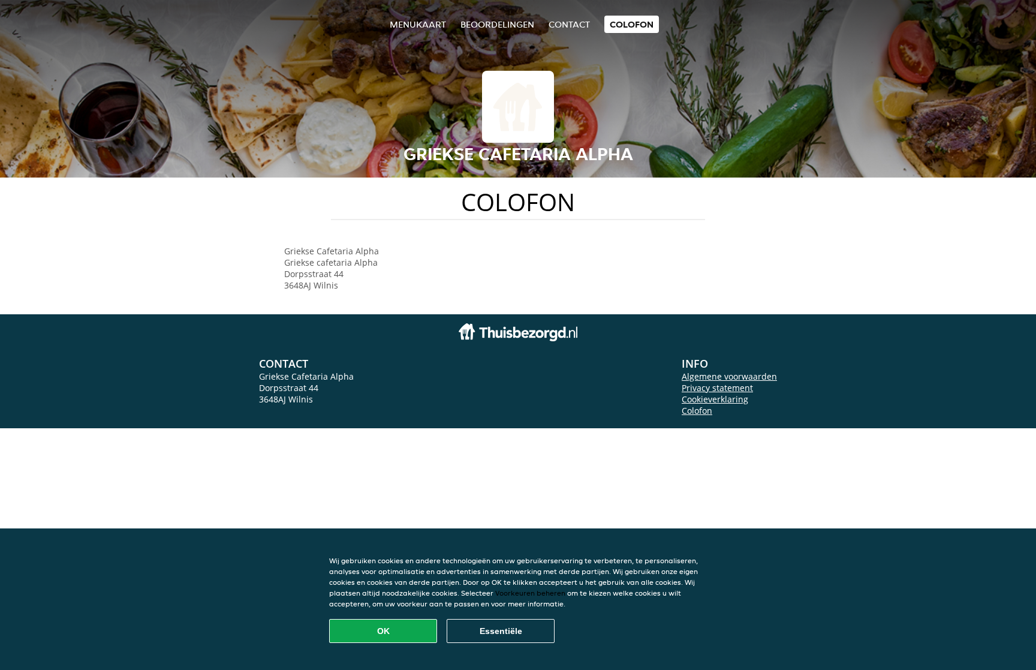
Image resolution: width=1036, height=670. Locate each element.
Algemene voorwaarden (729, 376)
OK (383, 631)
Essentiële (501, 631)
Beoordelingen (497, 24)
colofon (631, 24)
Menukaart (418, 24)
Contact (569, 24)
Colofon (697, 410)
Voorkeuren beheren (530, 592)
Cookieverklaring (715, 399)
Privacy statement (717, 387)
